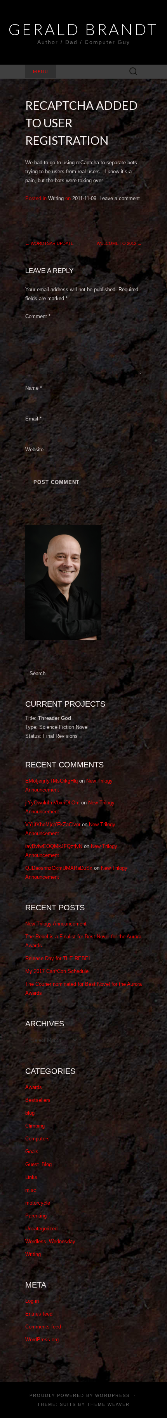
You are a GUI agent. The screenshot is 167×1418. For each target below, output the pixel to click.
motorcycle (37, 1203)
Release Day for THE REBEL (58, 958)
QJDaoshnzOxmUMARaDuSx (58, 868)
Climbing (35, 1126)
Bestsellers (37, 1100)
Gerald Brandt (83, 29)
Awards (33, 1087)
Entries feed (38, 1314)
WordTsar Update (49, 243)
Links (31, 1177)
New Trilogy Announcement (56, 924)
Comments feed (43, 1327)
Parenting (36, 1216)
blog (30, 1113)
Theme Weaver (108, 1404)
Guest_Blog (38, 1164)
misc (30, 1190)
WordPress (112, 1395)
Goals (31, 1151)
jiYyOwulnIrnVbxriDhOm (52, 803)
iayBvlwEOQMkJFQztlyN (53, 846)
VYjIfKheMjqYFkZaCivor (52, 824)
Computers (37, 1139)
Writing (56, 198)
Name (33, 388)
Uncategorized (41, 1229)
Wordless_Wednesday (50, 1241)
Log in (32, 1301)
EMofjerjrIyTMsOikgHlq (51, 781)
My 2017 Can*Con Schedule (57, 971)
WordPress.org (42, 1339)
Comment (37, 316)
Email (33, 419)
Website (34, 449)
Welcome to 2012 (119, 243)
